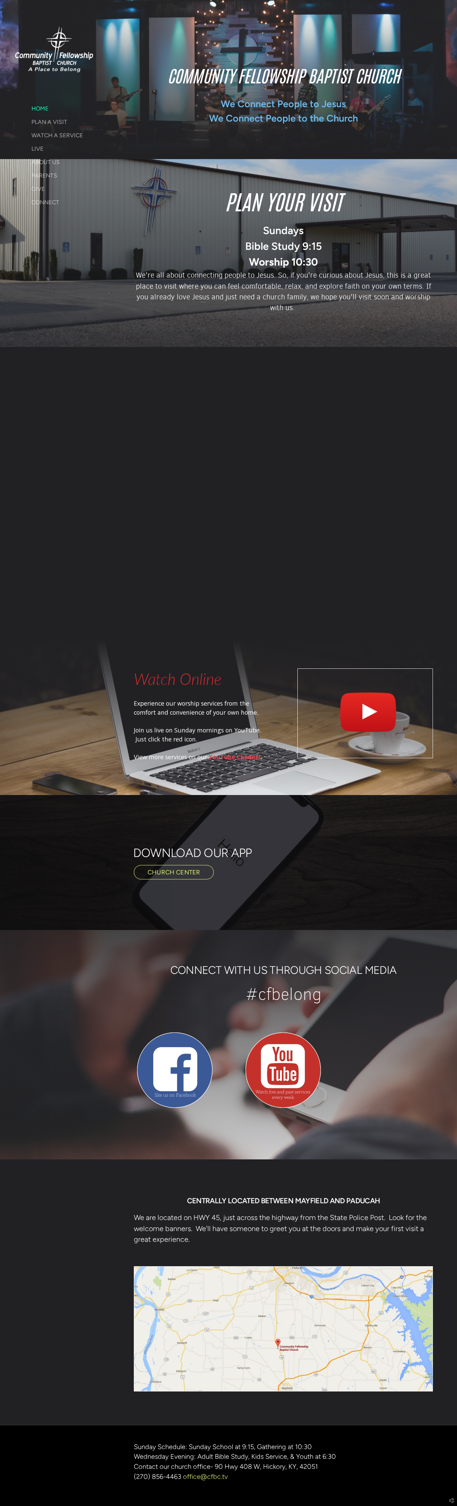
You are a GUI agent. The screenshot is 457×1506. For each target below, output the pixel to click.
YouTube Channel (235, 757)
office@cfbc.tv (205, 1477)
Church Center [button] (174, 872)
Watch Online (177, 680)
